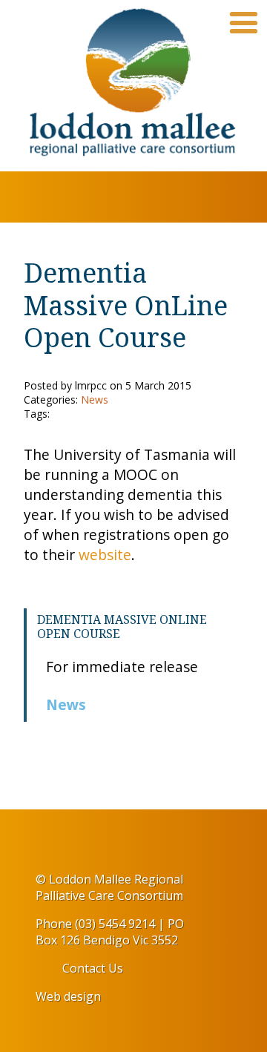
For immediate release (122, 667)
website (105, 555)
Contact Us (92, 968)
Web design (68, 996)
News (66, 704)
